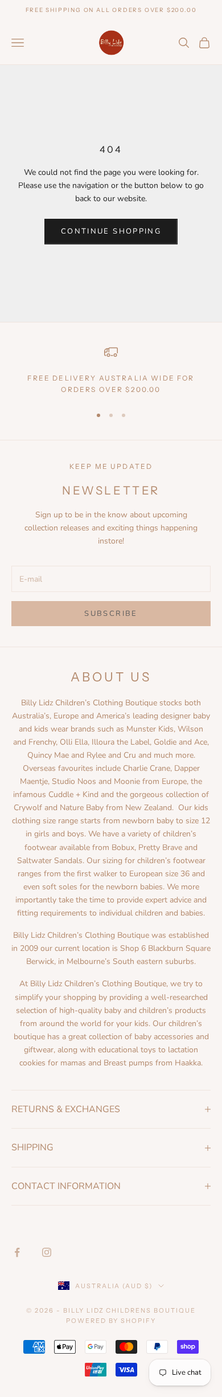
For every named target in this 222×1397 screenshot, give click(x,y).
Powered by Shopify (111, 1321)
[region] (111, 370)
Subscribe (110, 613)
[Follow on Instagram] (46, 1252)
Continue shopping (111, 231)
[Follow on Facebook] (17, 1252)
